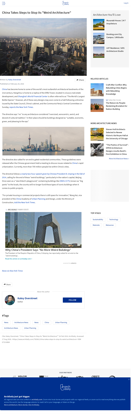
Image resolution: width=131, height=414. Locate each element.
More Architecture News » (119, 159)
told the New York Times (24, 202)
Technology (113, 219)
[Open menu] (3, 3)
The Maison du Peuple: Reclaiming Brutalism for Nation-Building (116, 106)
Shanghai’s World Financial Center (32, 96)
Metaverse (110, 225)
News (6, 322)
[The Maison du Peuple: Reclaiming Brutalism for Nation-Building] (97, 105)
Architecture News (21, 322)
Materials (96, 225)
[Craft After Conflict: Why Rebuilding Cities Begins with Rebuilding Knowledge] (97, 89)
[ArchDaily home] (65, 3)
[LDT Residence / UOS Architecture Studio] (98, 52)
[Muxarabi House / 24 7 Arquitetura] (98, 24)
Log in (126, 3)
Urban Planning (38, 198)
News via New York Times (12, 270)
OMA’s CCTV (65, 181)
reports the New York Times (21, 107)
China (4, 89)
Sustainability (98, 219)
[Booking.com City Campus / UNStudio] (98, 38)
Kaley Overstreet (27, 298)
